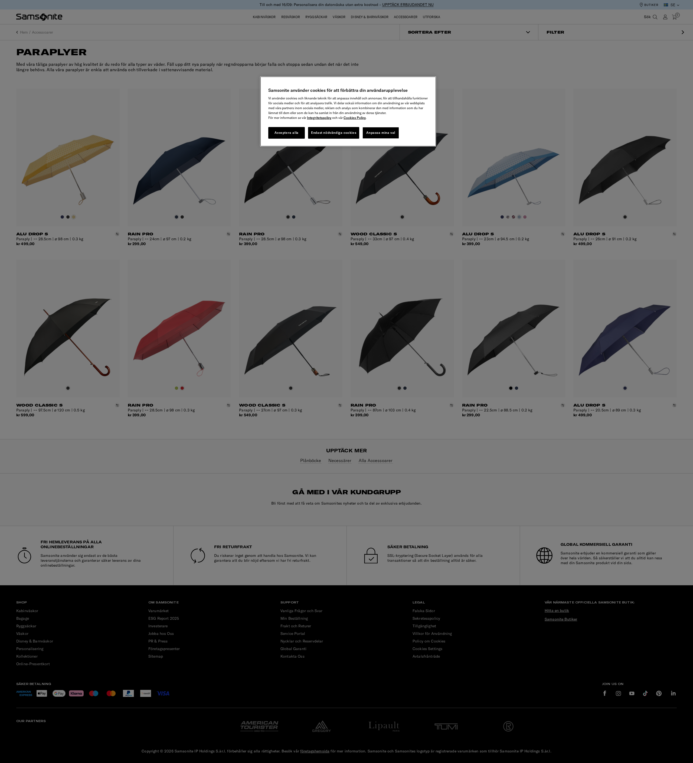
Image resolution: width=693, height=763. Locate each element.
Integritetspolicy (319, 118)
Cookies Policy (355, 118)
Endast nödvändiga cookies (333, 133)
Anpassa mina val (380, 133)
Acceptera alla (286, 133)
